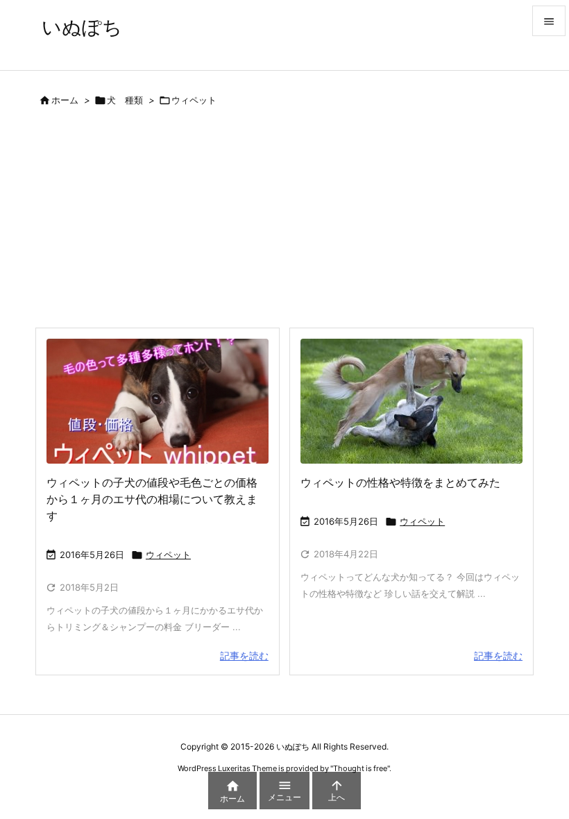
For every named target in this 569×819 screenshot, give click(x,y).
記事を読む (244, 655)
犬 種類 (125, 99)
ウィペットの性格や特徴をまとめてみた (400, 482)
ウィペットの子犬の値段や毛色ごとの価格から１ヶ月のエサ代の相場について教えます (151, 499)
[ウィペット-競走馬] (411, 401)
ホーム (64, 99)
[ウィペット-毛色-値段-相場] (157, 401)
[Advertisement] (284, 223)
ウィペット (168, 554)
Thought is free (360, 768)
